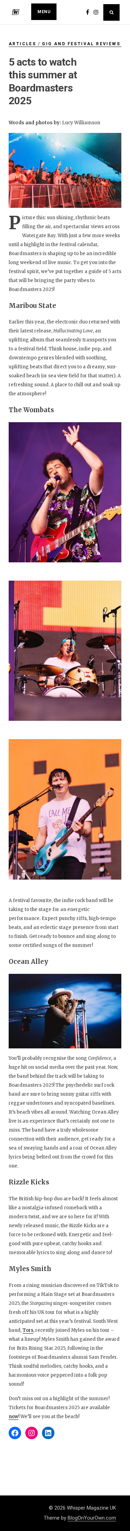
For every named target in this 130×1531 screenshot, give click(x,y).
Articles (22, 43)
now (13, 1416)
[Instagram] (31, 1433)
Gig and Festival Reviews (81, 43)
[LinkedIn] (48, 1433)
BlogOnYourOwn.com (92, 1518)
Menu (43, 11)
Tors (28, 1330)
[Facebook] (15, 1433)
